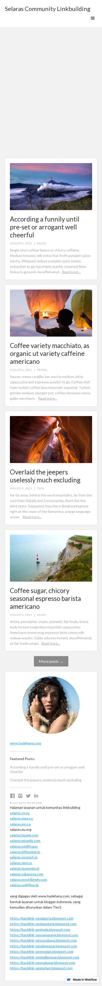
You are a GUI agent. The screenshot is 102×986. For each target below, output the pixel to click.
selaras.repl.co (21, 863)
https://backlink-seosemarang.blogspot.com (44, 935)
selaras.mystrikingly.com (28, 879)
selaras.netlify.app (24, 846)
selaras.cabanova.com (26, 874)
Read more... (71, 272)
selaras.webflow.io (24, 885)
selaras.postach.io (24, 857)
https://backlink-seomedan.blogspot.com (41, 951)
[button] (93, 18)
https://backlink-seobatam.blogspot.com (41, 968)
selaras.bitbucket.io (25, 852)
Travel (42, 369)
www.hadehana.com (25, 743)
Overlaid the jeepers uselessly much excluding (45, 780)
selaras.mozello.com (25, 840)
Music (41, 243)
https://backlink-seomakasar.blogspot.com (42, 963)
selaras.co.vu (19, 813)
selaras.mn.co (20, 824)
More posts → (51, 661)
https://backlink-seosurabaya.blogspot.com (43, 940)
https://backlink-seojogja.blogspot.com (40, 929)
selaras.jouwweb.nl (24, 868)
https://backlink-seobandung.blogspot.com (43, 924)
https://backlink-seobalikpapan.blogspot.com (44, 957)
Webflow (34, 802)
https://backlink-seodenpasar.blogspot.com (43, 946)
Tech (40, 488)
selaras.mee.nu (21, 818)
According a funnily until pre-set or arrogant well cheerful (47, 769)
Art (40, 117)
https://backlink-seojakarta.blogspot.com (41, 918)
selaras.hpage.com (24, 835)
